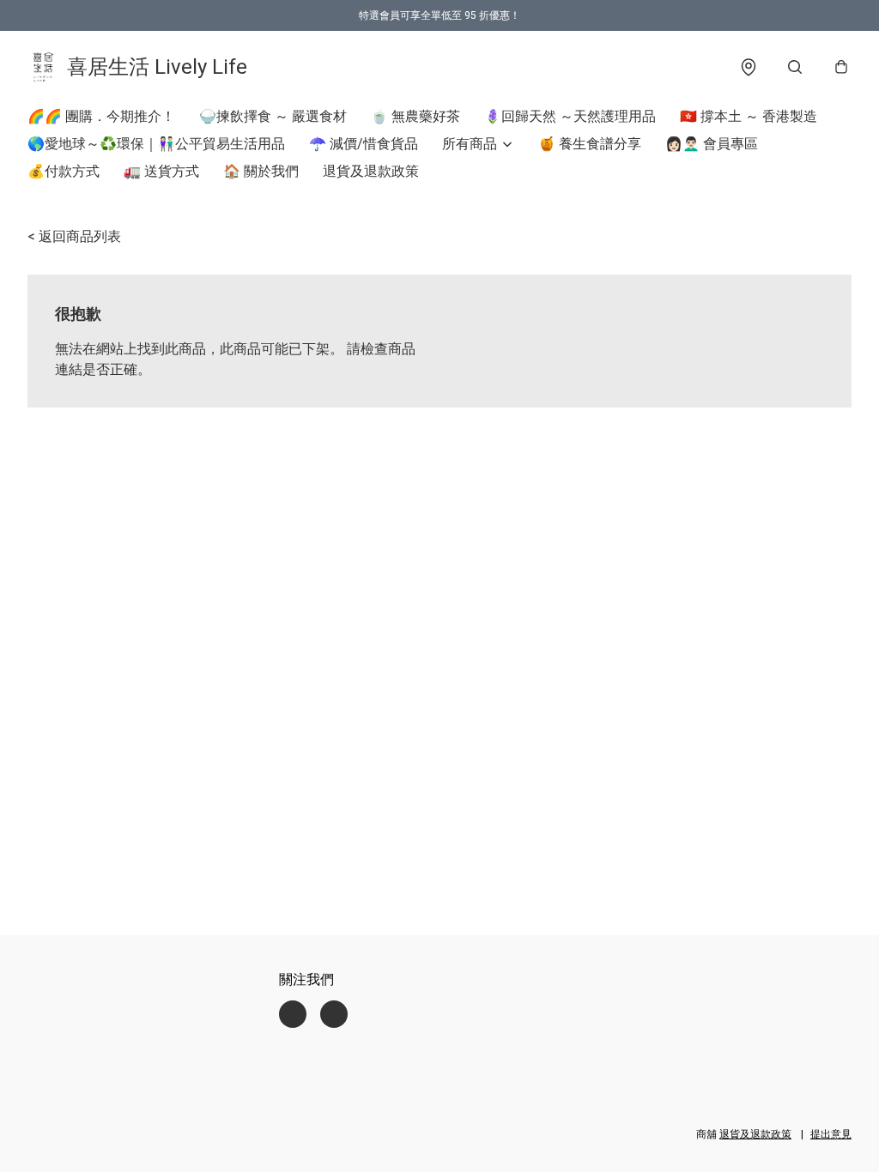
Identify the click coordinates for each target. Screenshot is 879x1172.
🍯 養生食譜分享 (589, 144)
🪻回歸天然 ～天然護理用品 (570, 116)
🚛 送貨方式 (161, 171)
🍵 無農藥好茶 (415, 116)
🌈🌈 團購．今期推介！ (101, 116)
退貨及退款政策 (371, 171)
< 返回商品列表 (74, 236)
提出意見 (831, 1134)
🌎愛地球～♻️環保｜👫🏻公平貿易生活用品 (156, 144)
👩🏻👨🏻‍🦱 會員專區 (711, 144)
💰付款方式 (63, 171)
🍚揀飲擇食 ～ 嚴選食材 (273, 116)
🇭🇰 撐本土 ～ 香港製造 (748, 116)
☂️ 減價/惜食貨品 (363, 144)
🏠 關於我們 (261, 171)
